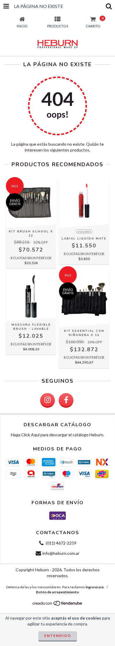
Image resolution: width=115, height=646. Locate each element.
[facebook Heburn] (66, 400)
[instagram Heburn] (47, 400)
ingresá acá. (95, 587)
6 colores (84, 231)
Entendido (57, 635)
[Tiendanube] (57, 605)
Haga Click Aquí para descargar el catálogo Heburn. (57, 434)
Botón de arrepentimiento (57, 592)
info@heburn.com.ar (60, 553)
